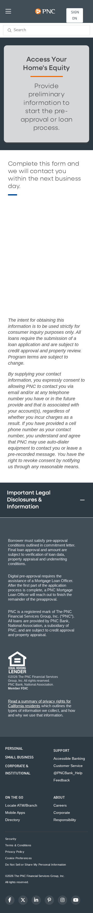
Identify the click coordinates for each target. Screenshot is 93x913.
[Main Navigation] (8, 10)
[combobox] (46, 30)
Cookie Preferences (18, 858)
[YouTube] (75, 900)
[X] (23, 900)
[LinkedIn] (36, 900)
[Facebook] (9, 900)
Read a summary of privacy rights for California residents (39, 703)
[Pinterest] (49, 900)
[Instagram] (62, 900)
